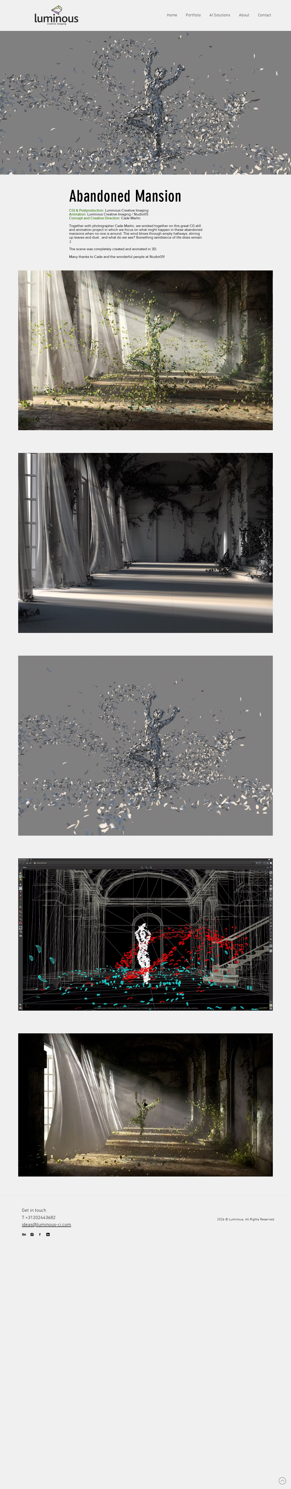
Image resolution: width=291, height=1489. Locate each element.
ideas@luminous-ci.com (46, 1225)
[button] (145, 103)
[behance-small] (24, 1234)
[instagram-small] (32, 1234)
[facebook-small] (40, 1234)
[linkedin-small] (48, 1234)
